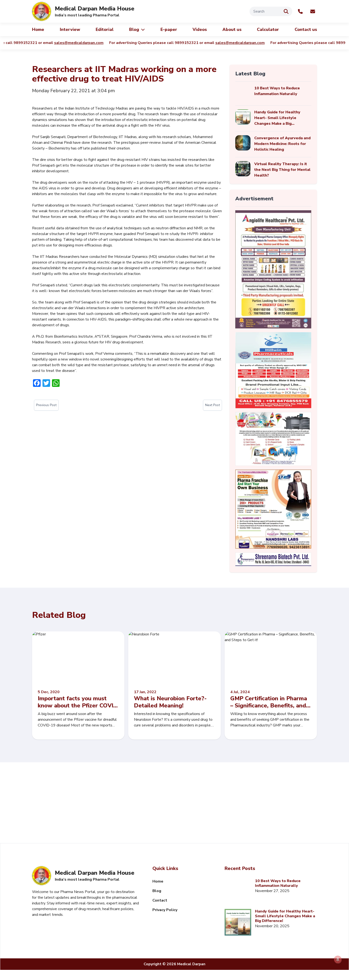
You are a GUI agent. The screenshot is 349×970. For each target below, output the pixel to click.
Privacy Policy (164, 909)
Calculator (268, 29)
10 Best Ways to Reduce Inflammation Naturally (278, 883)
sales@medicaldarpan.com (62, 42)
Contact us (306, 29)
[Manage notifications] (338, 959)
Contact (159, 900)
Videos (200, 29)
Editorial (104, 29)
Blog (134, 29)
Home (38, 29)
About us (231, 29)
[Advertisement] (174, 802)
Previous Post (46, 405)
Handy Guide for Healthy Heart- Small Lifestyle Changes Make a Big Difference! (285, 916)
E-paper (168, 29)
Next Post (212, 405)
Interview (70, 29)
